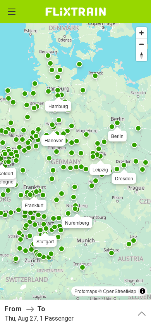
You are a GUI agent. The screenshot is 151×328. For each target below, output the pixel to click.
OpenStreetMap (119, 291)
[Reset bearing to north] (141, 55)
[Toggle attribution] (142, 291)
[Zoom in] (141, 32)
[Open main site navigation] (12, 12)
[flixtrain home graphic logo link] (75, 12)
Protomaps (85, 291)
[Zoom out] (141, 44)
